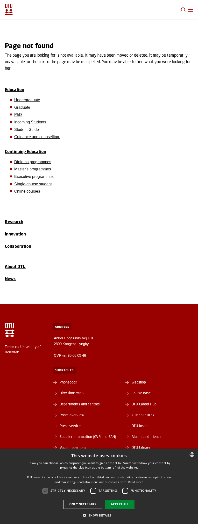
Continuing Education (25, 151)
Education (14, 89)
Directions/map (72, 393)
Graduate (22, 107)
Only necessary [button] (82, 504)
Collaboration (18, 246)
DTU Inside (140, 425)
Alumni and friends (146, 436)
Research (14, 221)
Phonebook (68, 382)
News (10, 278)
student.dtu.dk (143, 415)
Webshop (139, 382)
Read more (135, 482)
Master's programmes (32, 169)
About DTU (15, 266)
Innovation (15, 233)
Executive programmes (34, 177)
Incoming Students (30, 122)
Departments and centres (80, 404)
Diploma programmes (32, 162)
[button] (190, 10)
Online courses (27, 191)
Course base (141, 393)
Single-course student (33, 184)
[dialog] (99, 486)
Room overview (72, 415)
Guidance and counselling (37, 137)
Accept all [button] (120, 504)
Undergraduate (27, 100)
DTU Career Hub (144, 404)
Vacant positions (73, 447)
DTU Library (141, 447)
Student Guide (26, 130)
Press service (70, 425)
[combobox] (192, 454)
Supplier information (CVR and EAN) (88, 436)
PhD (18, 115)
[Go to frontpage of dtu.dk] (9, 9)
